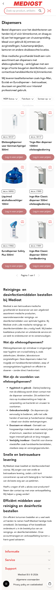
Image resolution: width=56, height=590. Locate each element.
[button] (28, 551)
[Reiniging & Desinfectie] (3, 3)
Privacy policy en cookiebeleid (27, 584)
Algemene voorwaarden (28, 579)
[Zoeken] (40, 10)
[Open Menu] (6, 584)
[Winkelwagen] (50, 584)
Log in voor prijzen (14, 157)
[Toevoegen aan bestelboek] (22, 113)
